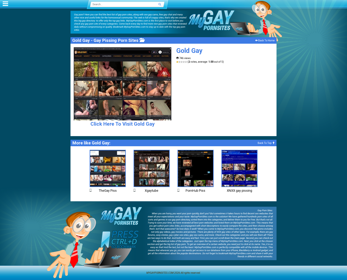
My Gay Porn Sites (211, 20)
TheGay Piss (108, 190)
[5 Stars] (186, 62)
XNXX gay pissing (239, 190)
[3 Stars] (182, 62)
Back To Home (266, 40)
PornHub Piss (195, 190)
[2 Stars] (179, 62)
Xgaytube (151, 190)
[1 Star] (177, 62)
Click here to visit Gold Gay (123, 124)
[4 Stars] (184, 62)
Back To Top (265, 143)
